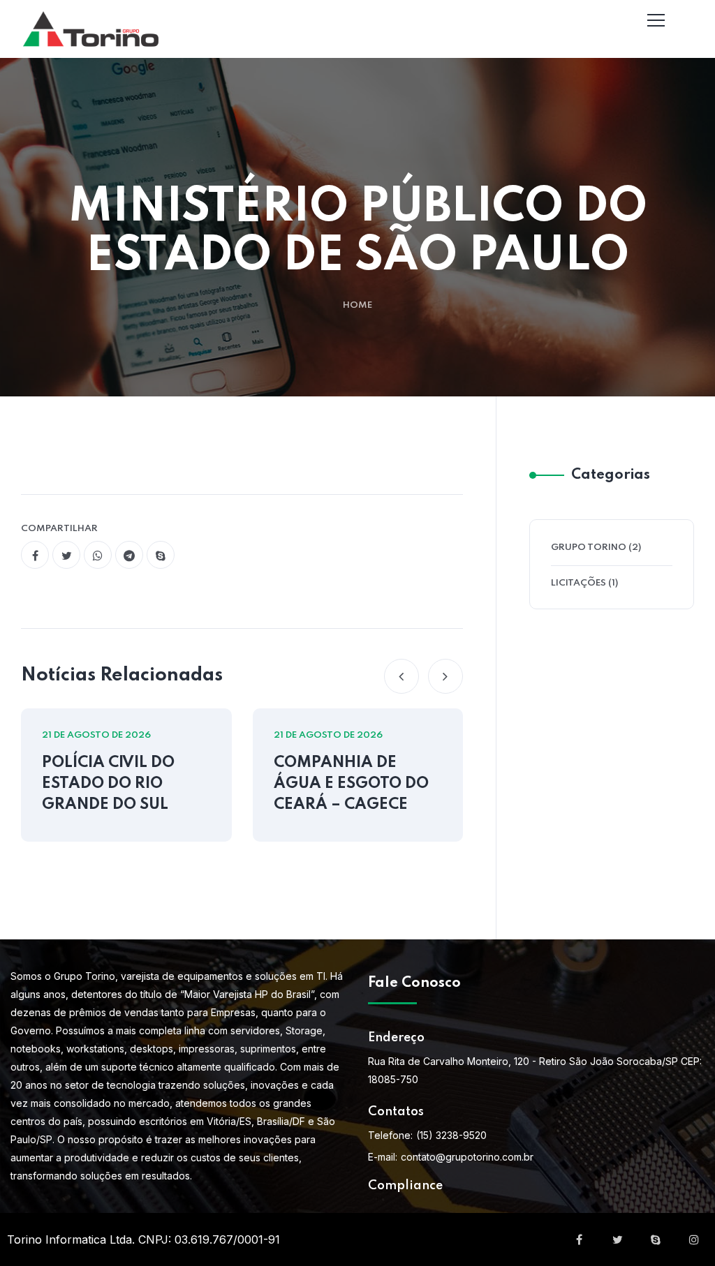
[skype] (161, 555)
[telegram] (129, 555)
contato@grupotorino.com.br (467, 1157)
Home (357, 305)
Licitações (578, 583)
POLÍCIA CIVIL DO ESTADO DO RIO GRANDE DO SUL (108, 783)
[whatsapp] (98, 555)
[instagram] (694, 1239)
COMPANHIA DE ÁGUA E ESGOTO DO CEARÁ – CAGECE (351, 783)
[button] (401, 676)
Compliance (405, 1185)
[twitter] (66, 555)
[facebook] (35, 555)
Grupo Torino (588, 547)
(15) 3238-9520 (451, 1135)
